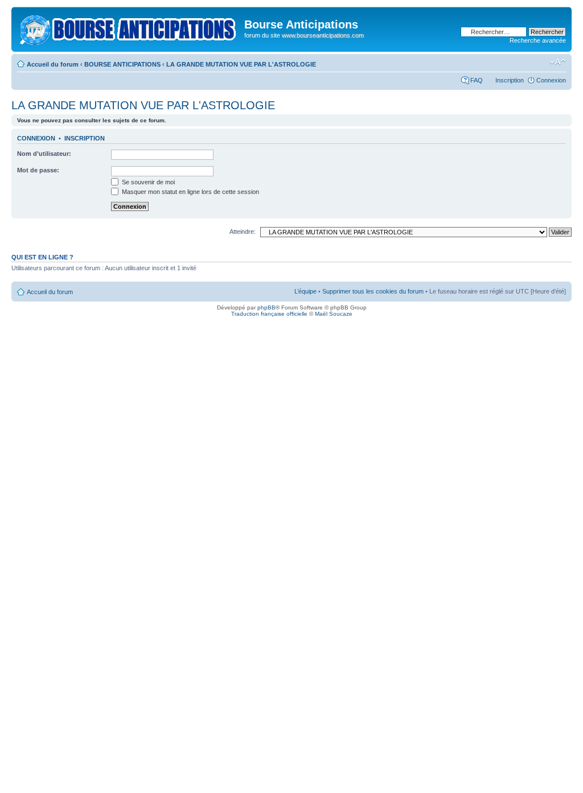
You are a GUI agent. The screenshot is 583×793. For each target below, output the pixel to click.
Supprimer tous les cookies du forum (373, 291)
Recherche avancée (538, 40)
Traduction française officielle (269, 314)
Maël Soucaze (333, 314)
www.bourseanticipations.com (323, 35)
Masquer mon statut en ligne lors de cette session (189, 191)
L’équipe (305, 291)
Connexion (551, 80)
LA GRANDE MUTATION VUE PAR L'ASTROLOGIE (241, 64)
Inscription (509, 80)
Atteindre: (242, 231)
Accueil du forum (53, 64)
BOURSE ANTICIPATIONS (122, 64)
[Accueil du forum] (129, 28)
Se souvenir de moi (147, 182)
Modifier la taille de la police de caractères (557, 62)
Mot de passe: (38, 170)
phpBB (266, 307)
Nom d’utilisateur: (44, 153)
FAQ (476, 80)
